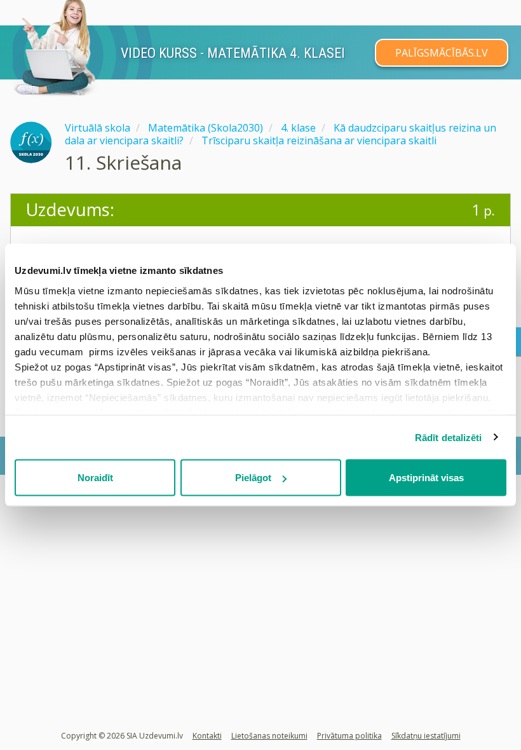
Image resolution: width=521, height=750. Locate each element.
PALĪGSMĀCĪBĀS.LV (441, 53)
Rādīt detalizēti (448, 437)
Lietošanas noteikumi (269, 735)
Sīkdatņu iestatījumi (426, 735)
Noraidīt (95, 477)
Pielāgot (253, 477)
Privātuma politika (349, 735)
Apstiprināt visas (426, 477)
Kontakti (207, 735)
